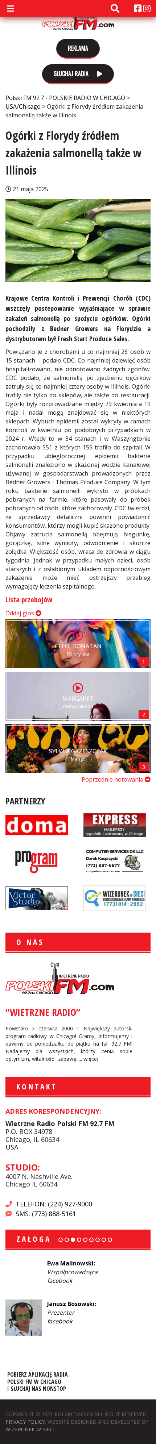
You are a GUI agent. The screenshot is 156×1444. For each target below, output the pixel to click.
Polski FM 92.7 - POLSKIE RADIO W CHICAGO (78, 18)
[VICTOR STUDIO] (36, 897)
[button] (60, 1240)
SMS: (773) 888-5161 (46, 1213)
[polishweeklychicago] (36, 861)
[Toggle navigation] (10, 8)
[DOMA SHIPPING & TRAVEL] (36, 824)
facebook (59, 1281)
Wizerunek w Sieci (29, 1429)
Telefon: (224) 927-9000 (54, 1204)
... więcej (88, 1058)
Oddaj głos (20, 613)
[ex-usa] (114, 824)
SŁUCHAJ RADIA (72, 73)
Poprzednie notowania (113, 779)
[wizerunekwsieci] (114, 897)
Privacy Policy (25, 1421)
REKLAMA (78, 48)
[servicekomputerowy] (114, 861)
